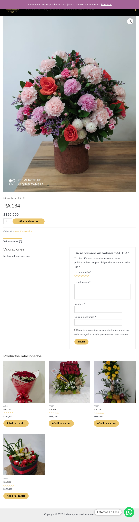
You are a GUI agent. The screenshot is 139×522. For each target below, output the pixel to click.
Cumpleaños (26, 231)
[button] (130, 21)
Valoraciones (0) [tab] (12, 241)
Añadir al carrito (28, 221)
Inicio (6, 198)
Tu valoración (82, 282)
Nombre (79, 304)
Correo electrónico (85, 317)
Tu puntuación (82, 272)
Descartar (106, 4)
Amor (13, 198)
